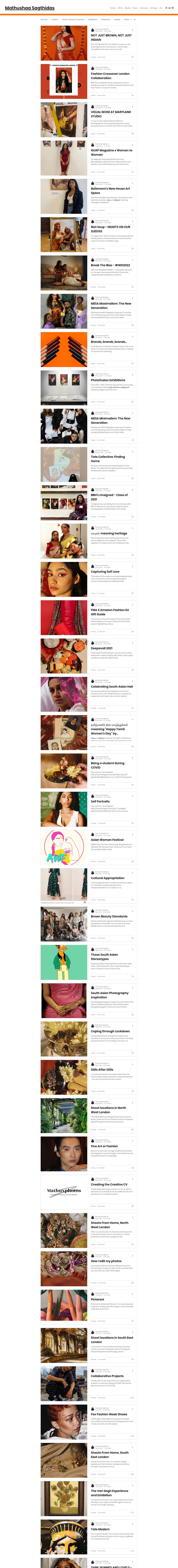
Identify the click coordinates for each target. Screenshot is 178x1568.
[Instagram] (166, 8)
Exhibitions (92, 19)
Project (55, 19)
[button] (135, 20)
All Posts (44, 19)
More (126, 19)
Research (105, 19)
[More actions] (133, 30)
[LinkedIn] (169, 8)
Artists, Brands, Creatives (73, 19)
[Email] (173, 8)
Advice (117, 19)
